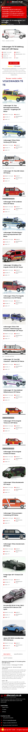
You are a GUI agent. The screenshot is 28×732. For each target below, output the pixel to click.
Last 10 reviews (7, 658)
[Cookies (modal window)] (2, 729)
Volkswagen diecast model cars (11, 9)
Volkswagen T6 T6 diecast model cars (13, 13)
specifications (18, 654)
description (6, 654)
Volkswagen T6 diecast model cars (12, 11)
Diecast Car (7, 7)
